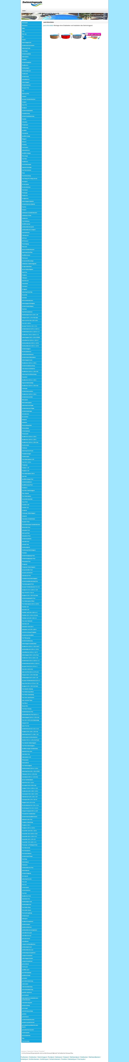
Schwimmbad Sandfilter (28, 635)
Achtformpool (25, 887)
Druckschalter (25, 445)
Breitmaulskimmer (26, 351)
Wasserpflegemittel (27, 425)
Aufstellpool (24, 1059)
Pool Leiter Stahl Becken (28, 697)
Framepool (24, 286)
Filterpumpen (25, 760)
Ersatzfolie (24, 295)
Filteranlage (25, 156)
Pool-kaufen (81, 1059)
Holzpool (24, 96)
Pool (23, 91)
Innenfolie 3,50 (25, 609)
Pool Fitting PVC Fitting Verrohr (29, 178)
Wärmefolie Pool (26, 527)
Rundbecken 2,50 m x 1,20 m (29, 436)
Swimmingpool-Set (26, 42)
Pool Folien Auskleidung (28, 694)
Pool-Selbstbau (25, 221)
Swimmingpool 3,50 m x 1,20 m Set (30, 717)
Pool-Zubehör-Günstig (27, 689)
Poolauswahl (25, 434)
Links (23, 31)
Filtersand (24, 246)
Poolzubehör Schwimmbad (28, 813)
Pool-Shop (24, 859)
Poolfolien (24, 553)
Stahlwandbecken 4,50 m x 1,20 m (30, 343)
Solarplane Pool (26, 530)
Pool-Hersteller (25, 1041)
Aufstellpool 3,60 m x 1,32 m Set (30, 777)
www (24, 11)
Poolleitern (24, 487)
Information (25, 22)
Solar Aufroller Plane (27, 700)
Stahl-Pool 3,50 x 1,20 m (28, 782)
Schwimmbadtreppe (27, 411)
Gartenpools (25, 876)
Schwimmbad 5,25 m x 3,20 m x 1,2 (30, 331)
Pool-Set (24, 207)
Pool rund (24, 882)
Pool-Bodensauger (26, 164)
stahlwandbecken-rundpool (28, 229)
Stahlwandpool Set (26, 904)
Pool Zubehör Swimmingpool (29, 743)
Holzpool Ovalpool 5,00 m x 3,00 (30, 811)
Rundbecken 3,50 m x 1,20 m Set (30, 385)
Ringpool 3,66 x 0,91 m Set (28, 802)
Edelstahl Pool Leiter (27, 751)
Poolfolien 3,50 (25, 504)
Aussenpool (25, 283)
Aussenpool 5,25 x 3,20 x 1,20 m (30, 794)
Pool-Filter (24, 159)
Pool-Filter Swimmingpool (28, 490)
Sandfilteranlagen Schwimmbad (30, 748)
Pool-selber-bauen (26, 910)
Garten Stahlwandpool (27, 779)
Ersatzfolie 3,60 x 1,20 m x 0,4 (29, 836)
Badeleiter (24, 422)
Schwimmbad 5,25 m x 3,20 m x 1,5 (30, 660)
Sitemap (36, 1051)
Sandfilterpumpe (26, 224)
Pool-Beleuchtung (26, 176)
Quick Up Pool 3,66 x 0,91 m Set (30, 320)
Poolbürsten (25, 161)
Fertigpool (24, 289)
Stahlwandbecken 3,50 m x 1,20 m (30, 346)
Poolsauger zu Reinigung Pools (29, 845)
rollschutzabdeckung (27, 986)
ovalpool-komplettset (27, 961)
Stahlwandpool (25, 68)
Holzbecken (25, 218)
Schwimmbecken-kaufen (28, 45)
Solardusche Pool (26, 575)
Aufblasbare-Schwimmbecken (29, 212)
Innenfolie (24, 297)
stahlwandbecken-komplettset (29, 930)
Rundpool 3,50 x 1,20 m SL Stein (30, 595)
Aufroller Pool (25, 544)
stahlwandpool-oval (27, 947)
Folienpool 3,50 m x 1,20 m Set (29, 774)
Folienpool (24, 278)
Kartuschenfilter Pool (27, 570)
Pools (23, 173)
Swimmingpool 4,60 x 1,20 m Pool (30, 655)
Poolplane (24, 275)
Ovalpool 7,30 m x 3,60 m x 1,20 (30, 788)
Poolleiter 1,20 (25, 468)
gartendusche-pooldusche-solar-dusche (30, 1026)
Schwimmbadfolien (26, 538)
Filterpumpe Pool (26, 561)
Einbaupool (24, 918)
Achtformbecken (26, 890)
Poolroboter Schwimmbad (28, 519)
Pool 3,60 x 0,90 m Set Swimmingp (30, 720)
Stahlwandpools (26, 547)
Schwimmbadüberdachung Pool (30, 581)
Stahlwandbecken (26, 71)
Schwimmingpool (26, 349)
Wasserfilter (25, 706)
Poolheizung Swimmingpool (29, 550)
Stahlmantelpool (26, 924)
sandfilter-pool (25, 969)
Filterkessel (25, 258)
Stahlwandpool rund (27, 901)
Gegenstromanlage (27, 167)
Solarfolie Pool (25, 541)
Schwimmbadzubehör (27, 110)
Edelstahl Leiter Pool (27, 819)
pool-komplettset (26, 1035)
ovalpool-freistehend (27, 955)
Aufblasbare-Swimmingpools (29, 263)
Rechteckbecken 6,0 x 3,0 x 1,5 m (30, 805)
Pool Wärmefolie (26, 848)
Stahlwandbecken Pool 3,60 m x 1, (30, 714)
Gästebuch (24, 25)
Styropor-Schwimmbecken (28, 99)
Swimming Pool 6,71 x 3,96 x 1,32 (30, 734)
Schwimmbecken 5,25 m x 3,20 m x (30, 329)
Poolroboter (25, 190)
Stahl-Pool (24, 272)
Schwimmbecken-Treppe (28, 408)
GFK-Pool (24, 238)
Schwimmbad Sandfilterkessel (29, 816)
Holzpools (24, 516)
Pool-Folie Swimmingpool (28, 745)
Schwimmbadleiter (26, 62)
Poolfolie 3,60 (25, 607)
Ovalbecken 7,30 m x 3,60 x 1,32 (30, 658)
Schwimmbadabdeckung (28, 116)
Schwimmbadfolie (26, 54)
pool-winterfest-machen (28, 1030)
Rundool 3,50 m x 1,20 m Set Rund (30, 740)
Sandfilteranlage (26, 136)
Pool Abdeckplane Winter (28, 601)
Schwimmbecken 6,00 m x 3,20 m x (30, 663)
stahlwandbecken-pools (28, 227)
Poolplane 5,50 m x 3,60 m (28, 828)
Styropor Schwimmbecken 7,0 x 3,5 (31, 587)
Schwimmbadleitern (27, 482)
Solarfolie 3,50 (25, 624)
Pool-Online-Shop (26, 907)
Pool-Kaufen (25, 147)
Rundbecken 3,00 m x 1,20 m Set (30, 442)
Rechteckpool (25, 184)
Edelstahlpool (25, 862)
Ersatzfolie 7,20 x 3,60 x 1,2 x (29, 842)
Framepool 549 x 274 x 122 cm (29, 799)
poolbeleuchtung (26, 975)
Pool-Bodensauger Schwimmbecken (31, 524)
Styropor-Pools (25, 521)
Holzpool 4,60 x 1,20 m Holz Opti (30, 675)
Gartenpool (24, 181)
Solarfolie (24, 476)
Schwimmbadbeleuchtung (28, 366)
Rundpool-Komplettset (27, 921)
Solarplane (24, 122)
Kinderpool (24, 865)
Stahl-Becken (25, 280)
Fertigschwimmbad (27, 266)
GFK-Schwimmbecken (27, 300)
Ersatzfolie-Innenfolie (27, 499)
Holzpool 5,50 (25, 723)
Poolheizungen (25, 456)
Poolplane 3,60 (25, 470)
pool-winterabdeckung (27, 981)
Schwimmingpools (26, 873)
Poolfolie (24, 119)
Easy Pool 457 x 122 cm (28, 592)
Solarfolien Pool (26, 754)
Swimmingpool (25, 82)
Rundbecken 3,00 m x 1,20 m (29, 439)
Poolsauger (25, 193)
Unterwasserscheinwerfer (28, 368)
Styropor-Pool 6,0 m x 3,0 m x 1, (30, 666)
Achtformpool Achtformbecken (29, 737)
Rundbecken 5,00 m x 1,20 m (29, 363)
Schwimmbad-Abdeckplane (29, 357)
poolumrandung (26, 1005)
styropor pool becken (27, 572)
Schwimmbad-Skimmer (28, 354)
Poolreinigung (25, 244)
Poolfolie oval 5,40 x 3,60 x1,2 (29, 618)
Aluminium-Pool (26, 899)
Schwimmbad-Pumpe (27, 856)
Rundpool (24, 108)
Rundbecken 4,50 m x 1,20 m (29, 380)
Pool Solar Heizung (26, 709)
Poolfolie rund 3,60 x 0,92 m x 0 (29, 612)
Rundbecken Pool (26, 896)
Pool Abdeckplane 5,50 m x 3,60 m (30, 604)
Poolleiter (24, 59)
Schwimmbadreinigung (27, 306)
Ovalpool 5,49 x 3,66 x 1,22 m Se (30, 731)
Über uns (24, 34)
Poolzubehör (25, 133)
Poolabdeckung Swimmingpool (29, 578)
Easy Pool (24, 105)
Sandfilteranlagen (26, 153)
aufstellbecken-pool (27, 933)
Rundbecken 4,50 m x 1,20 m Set (30, 371)
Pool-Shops (25, 51)
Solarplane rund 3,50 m (27, 626)
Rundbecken (25, 65)
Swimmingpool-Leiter (27, 360)
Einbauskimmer (26, 150)
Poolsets (24, 210)
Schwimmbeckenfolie (27, 397)
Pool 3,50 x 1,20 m (26, 462)
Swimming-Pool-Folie (27, 292)
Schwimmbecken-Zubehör (28, 204)
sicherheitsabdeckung (27, 989)
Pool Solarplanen (26, 850)
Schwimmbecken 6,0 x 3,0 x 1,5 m (30, 728)
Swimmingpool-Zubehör (28, 201)
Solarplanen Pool (26, 536)
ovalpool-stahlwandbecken (28, 944)
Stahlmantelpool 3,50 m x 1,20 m (30, 768)
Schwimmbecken (26, 85)
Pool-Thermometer (26, 170)
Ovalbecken (25, 73)
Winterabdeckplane (27, 402)
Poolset (24, 39)
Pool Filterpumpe (26, 638)
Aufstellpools (25, 941)
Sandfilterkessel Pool (27, 485)
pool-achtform (25, 964)
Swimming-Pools (26, 48)
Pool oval (24, 884)
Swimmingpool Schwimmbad (29, 643)
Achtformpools (25, 1032)
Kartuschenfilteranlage (27, 261)
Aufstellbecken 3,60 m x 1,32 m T (30, 340)
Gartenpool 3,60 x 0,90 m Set (29, 785)
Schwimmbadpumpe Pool (28, 555)
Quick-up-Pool (25, 93)
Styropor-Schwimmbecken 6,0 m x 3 (31, 680)
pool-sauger (25, 1008)
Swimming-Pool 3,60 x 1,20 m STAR (31, 771)
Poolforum (24, 448)
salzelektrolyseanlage (27, 1011)
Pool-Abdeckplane (26, 496)
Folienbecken (25, 235)
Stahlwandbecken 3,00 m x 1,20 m (30, 649)
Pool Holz (24, 893)
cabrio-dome (25, 984)
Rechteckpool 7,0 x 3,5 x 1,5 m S (30, 808)
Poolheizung (25, 127)
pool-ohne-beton (26, 938)
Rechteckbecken (26, 187)
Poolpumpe (25, 465)
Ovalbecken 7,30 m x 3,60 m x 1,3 (30, 334)
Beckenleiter (25, 417)
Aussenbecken (25, 232)
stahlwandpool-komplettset (28, 952)
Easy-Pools (25, 502)
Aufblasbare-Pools (26, 215)
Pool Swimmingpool (27, 765)
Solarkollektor (25, 762)
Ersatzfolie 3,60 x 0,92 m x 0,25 (29, 833)
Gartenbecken (25, 414)
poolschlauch (25, 1017)
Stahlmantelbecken (27, 927)
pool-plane (24, 978)
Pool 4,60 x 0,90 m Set (27, 669)
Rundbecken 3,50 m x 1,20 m (29, 394)
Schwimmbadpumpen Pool (28, 558)
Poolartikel (24, 377)
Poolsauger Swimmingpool (28, 513)
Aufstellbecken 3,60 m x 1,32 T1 (30, 652)
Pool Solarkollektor (26, 853)
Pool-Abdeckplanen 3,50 (28, 459)
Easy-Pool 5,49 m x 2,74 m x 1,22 (30, 683)
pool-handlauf (25, 995)
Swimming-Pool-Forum (27, 451)
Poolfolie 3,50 (25, 507)
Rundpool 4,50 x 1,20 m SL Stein (30, 686)
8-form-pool (25, 967)
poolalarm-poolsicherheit (28, 1022)
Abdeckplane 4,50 (26, 757)
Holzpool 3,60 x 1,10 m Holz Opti (30, 317)
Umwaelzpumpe (26, 431)
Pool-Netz (24, 309)
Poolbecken (25, 195)
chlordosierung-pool (27, 1002)
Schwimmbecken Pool (27, 711)
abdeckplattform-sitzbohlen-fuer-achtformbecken (30, 999)
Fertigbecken (25, 198)
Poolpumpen (25, 125)
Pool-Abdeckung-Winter (28, 692)
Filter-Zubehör (25, 493)
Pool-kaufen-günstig (27, 913)
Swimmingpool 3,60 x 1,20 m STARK (31, 337)
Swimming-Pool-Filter (27, 252)
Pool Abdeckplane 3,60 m (28, 473)
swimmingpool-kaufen (27, 958)
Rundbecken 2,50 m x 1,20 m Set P (30, 646)
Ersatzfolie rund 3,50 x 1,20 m (29, 830)
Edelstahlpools (25, 870)
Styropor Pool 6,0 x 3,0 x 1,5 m (29, 326)
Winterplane (25, 400)
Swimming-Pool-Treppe (27, 405)
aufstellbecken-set (26, 935)
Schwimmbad (25, 76)
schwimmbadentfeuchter (28, 1019)
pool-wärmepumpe (26, 972)
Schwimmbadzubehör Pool (28, 598)
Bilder (23, 28)
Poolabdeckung (26, 113)
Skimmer (24, 142)
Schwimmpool (25, 916)
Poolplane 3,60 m (26, 825)
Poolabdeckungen (26, 453)
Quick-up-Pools (26, 533)
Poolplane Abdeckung (27, 822)
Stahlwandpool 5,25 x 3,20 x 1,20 (30, 314)
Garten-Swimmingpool (27, 269)
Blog (23, 1038)
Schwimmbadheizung (27, 641)
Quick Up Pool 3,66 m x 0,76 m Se (30, 672)
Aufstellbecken (25, 79)
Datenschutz (30, 1051)
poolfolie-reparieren (27, 992)
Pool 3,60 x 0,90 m (26, 323)
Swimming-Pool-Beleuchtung (29, 374)
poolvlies (24, 1014)
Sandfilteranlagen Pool (27, 479)
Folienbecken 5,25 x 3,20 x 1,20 (29, 796)
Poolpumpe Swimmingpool (28, 567)
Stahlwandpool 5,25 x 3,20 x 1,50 (30, 677)
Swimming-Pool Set (27, 879)
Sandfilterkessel (26, 255)
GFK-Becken (25, 241)
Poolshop (24, 144)
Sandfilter (24, 130)
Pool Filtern (25, 703)
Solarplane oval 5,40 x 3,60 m (29, 629)
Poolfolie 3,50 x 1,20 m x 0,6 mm (30, 615)
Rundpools (24, 564)
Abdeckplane (25, 56)
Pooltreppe (24, 388)
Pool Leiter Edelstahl (27, 621)
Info (23, 37)
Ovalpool (24, 102)
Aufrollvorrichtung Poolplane (29, 632)
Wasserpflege (25, 428)
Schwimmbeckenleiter (27, 391)
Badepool (24, 419)
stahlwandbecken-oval (27, 950)
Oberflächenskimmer (27, 312)
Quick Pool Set (25, 726)
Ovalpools (24, 510)
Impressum (24, 1051)
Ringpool (24, 139)
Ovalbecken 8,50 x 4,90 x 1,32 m (30, 791)
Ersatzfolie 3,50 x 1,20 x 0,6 (29, 839)
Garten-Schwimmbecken (28, 249)
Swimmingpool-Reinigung (28, 303)
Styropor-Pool (25, 88)
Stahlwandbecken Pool (27, 867)
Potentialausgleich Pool (28, 584)
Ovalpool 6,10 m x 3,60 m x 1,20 (30, 590)
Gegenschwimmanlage (27, 383)
